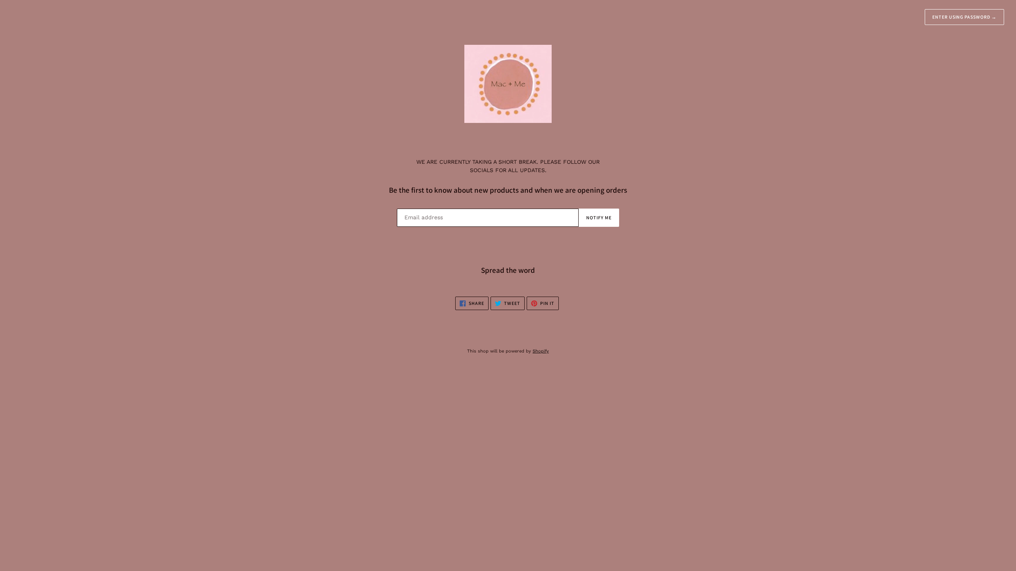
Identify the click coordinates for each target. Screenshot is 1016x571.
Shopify (541, 351)
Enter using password (964, 17)
